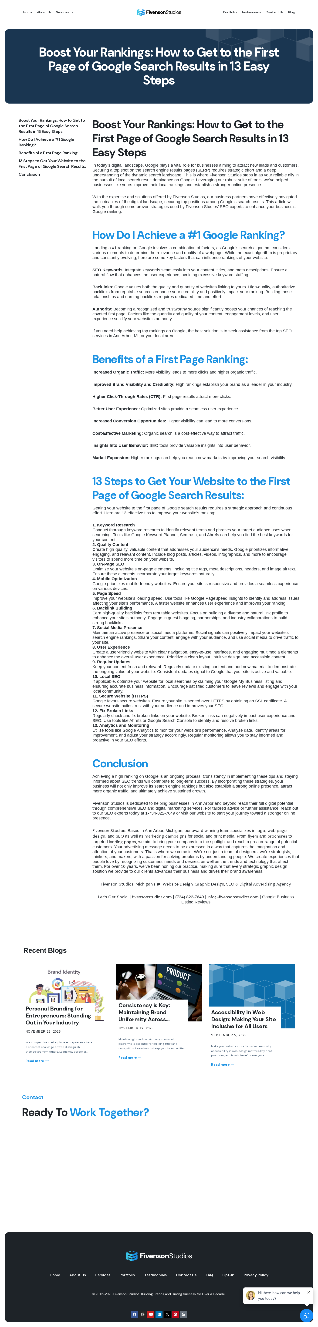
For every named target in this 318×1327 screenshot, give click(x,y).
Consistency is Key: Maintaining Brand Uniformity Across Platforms (144, 1016)
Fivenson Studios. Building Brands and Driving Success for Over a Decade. (169, 1294)
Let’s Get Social (113, 897)
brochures (277, 836)
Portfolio (230, 12)
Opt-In (228, 1275)
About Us (44, 12)
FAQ (209, 1275)
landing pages (122, 842)
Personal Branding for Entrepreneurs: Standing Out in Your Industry (58, 1015)
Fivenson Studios (108, 830)
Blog (291, 12)
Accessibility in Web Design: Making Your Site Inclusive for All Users (243, 1019)
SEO (120, 836)
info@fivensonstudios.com (233, 897)
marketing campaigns (165, 836)
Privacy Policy (256, 1275)
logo (261, 830)
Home (27, 12)
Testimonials (251, 12)
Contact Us (275, 12)
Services (62, 12)
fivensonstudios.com (151, 897)
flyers (253, 836)
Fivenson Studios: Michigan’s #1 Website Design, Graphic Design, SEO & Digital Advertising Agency (196, 884)
